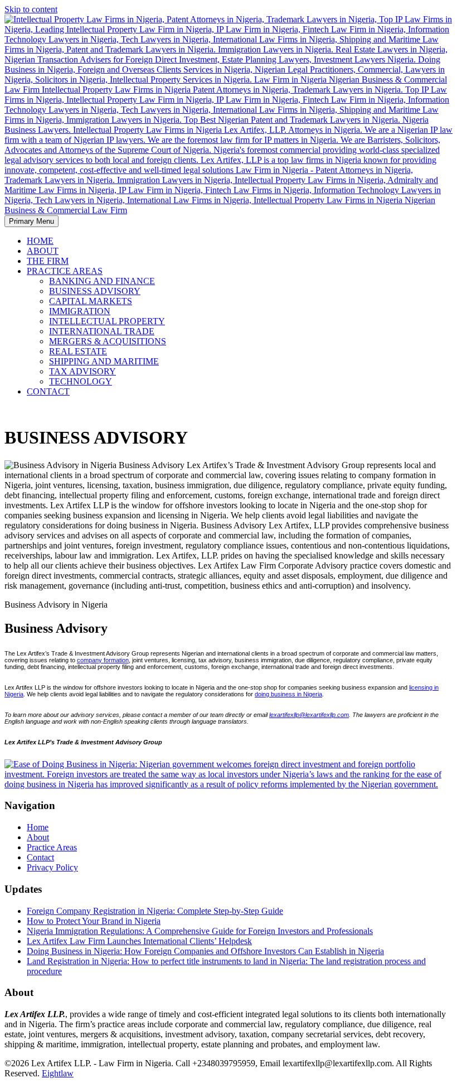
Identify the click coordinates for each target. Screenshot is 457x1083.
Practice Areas (52, 847)
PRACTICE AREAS (65, 271)
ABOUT (43, 251)
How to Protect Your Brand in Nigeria (94, 921)
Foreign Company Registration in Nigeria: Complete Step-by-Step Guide (155, 911)
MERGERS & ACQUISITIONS (107, 341)
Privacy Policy (52, 867)
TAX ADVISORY (82, 371)
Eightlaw (58, 1073)
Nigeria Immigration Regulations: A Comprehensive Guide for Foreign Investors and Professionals (200, 931)
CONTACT (48, 391)
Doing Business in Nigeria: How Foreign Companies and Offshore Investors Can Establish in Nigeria (205, 951)
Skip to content (30, 9)
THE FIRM (48, 261)
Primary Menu (31, 221)
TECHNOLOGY (80, 381)
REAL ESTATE (78, 351)
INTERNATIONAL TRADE (101, 331)
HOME (40, 241)
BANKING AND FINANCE (102, 281)
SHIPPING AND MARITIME (104, 361)
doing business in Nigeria (288, 694)
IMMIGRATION (79, 311)
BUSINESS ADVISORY (94, 291)
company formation (103, 660)
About (38, 837)
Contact (40, 857)
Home (37, 827)
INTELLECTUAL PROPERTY (107, 321)
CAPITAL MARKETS (90, 301)
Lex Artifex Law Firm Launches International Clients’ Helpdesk (139, 941)
